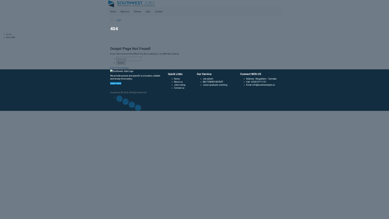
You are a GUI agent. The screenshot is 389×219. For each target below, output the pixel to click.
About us (178, 82)
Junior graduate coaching (215, 85)
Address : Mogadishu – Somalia (261, 79)
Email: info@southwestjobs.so (260, 85)
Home (177, 79)
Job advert (208, 79)
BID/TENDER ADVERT (213, 82)
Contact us (179, 88)
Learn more (115, 83)
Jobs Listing (179, 85)
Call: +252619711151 (256, 82)
